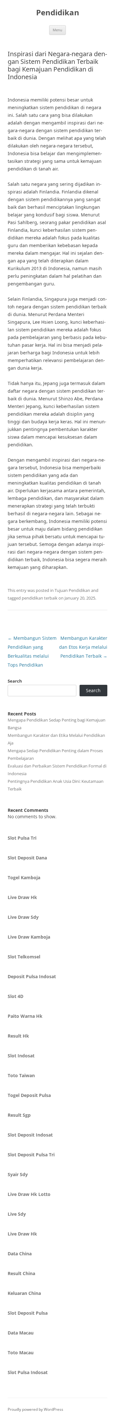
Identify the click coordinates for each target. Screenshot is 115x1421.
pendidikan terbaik (39, 598)
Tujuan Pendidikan (72, 590)
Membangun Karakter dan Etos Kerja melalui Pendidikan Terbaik (83, 647)
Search (15, 681)
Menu (57, 29)
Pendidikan (57, 13)
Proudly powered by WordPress (35, 1409)
